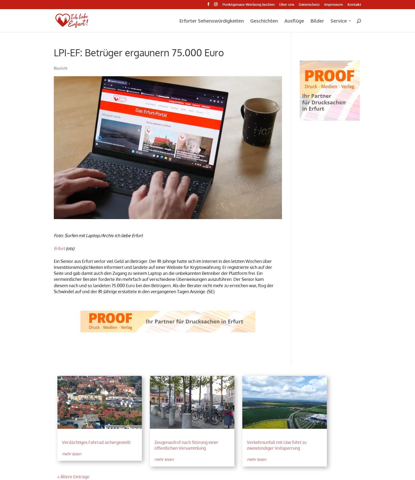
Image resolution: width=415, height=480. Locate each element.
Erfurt (59, 248)
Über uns (286, 5)
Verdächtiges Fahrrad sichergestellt (96, 442)
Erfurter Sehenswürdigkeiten (211, 21)
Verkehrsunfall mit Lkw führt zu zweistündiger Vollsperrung (277, 445)
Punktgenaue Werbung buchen (248, 5)
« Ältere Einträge (73, 476)
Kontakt (354, 5)
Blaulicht (60, 68)
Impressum (333, 5)
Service (338, 21)
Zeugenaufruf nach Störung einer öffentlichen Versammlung (186, 445)
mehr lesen (71, 453)
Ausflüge (294, 21)
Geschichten (264, 21)
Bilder (317, 21)
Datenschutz (309, 5)
